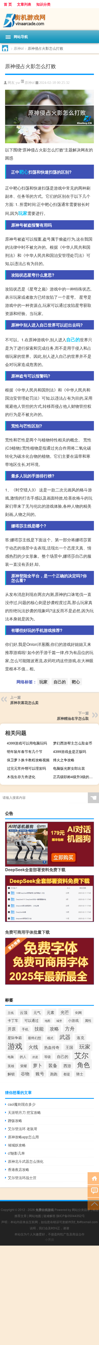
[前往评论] (93, 1190)
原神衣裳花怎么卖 (24, 702)
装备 (52, 1065)
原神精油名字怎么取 (73, 718)
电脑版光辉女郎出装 (69, 768)
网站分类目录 (81, 1209)
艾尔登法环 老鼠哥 (22, 1128)
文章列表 (24, 4)
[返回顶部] (93, 1203)
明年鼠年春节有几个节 (24, 751)
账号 (40, 1073)
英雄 (11, 1066)
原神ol (19, 48)
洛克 (80, 1037)
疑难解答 (49, 1215)
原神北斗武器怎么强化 (25, 1161)
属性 (88, 1020)
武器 (65, 1037)
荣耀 (23, 1065)
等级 (47, 1056)
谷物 (25, 1073)
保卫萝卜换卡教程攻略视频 (28, 759)
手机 (25, 1029)
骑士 (79, 1073)
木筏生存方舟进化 (21, 776)
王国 (69, 1047)
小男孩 (49, 1239)
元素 (50, 1012)
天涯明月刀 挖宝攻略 (24, 1112)
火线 (33, 1046)
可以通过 (31, 1020)
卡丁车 (13, 1020)
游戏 (15, 1045)
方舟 (70, 1028)
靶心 (23, 171)
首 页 (8, 4)
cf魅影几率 (16, 1153)
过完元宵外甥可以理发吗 (26, 768)
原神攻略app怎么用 (23, 1136)
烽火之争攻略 (63, 759)
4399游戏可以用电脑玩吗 (27, 743)
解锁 (11, 1073)
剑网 (78, 1012)
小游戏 (73, 1020)
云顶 (23, 1012)
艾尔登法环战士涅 (22, 1177)
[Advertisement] (49, 1295)
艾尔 (81, 1055)
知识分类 (43, 4)
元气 (37, 1012)
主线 (11, 1012)
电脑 (11, 1056)
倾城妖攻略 (17, 1144)
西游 (67, 1065)
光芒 (64, 1012)
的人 (23, 1056)
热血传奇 (51, 1047)
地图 (47, 1021)
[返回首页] (93, 1178)
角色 (83, 1064)
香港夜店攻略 (18, 1169)
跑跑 (53, 1073)
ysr (18, 83)
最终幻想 (34, 1037)
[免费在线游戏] (49, 19)
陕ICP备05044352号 (70, 1215)
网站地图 (35, 1215)
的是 (35, 1057)
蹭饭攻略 (15, 1120)
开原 (12, 1028)
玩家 (22, 213)
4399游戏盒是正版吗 (69, 751)
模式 (50, 1038)
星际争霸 (15, 1037)
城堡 (59, 1020)
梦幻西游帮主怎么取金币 (72, 743)
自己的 (73, 339)
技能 (39, 1028)
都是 (66, 1074)
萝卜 (37, 1065)
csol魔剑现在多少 (22, 1104)
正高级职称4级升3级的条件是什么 (75, 776)
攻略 (54, 1028)
